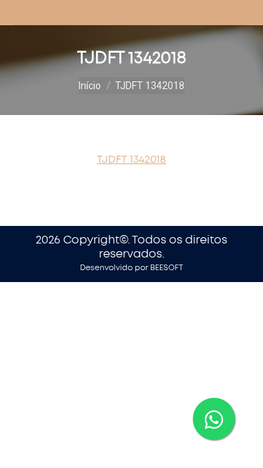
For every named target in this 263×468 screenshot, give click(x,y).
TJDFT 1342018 (131, 159)
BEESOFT (166, 268)
